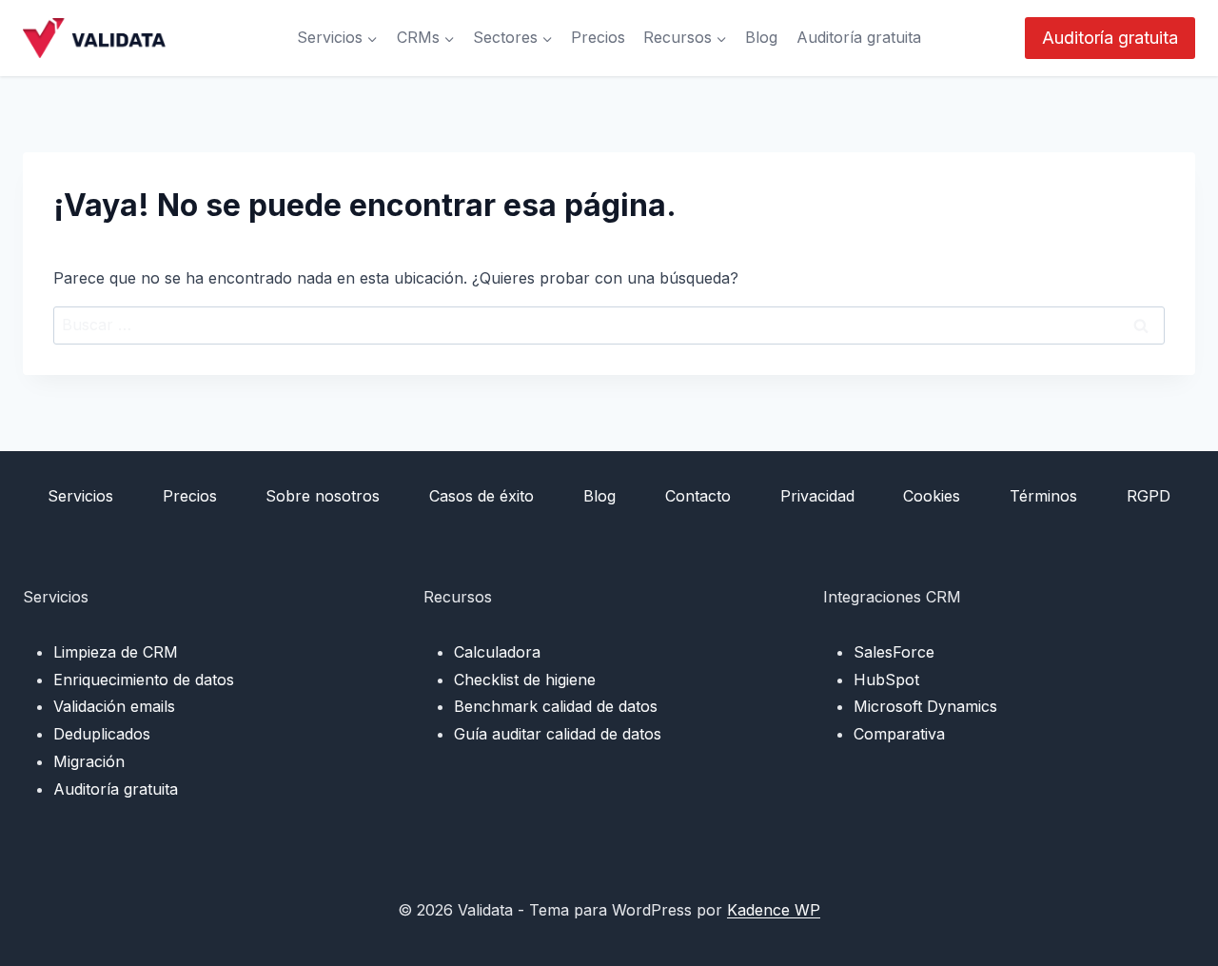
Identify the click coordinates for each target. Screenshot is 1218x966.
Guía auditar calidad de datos (557, 733)
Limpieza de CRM (115, 651)
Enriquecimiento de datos (143, 679)
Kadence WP (773, 909)
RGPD (1148, 495)
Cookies (931, 495)
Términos (1043, 495)
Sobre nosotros (322, 495)
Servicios (80, 495)
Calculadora (497, 651)
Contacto (698, 495)
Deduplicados (101, 733)
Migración (89, 761)
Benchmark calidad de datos (556, 706)
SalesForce (894, 651)
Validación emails (114, 706)
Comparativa (899, 733)
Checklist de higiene (525, 679)
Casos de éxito (481, 495)
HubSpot (886, 679)
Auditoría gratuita (858, 37)
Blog (761, 37)
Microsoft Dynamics (925, 706)
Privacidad (817, 495)
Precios (598, 37)
